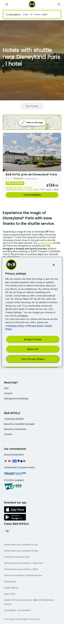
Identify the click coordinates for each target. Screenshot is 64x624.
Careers (8, 434)
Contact (8, 393)
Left (6, 152)
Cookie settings (11, 588)
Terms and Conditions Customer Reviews (23, 575)
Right (57, 152)
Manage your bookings (16, 398)
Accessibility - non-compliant (17, 610)
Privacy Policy (36, 325)
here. (25, 315)
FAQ (6, 388)
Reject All (33, 349)
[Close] (54, 265)
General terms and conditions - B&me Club (23, 563)
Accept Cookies (33, 339)
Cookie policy (10, 581)
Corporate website (14, 418)
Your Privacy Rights (32, 359)
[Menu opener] (6, 4)
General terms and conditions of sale (21, 551)
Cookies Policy (16, 325)
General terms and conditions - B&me (21, 569)
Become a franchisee (15, 429)
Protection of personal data (16, 557)
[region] (32, 312)
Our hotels (32, 106)
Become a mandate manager (19, 424)
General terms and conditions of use (20, 544)
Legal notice (9, 594)
